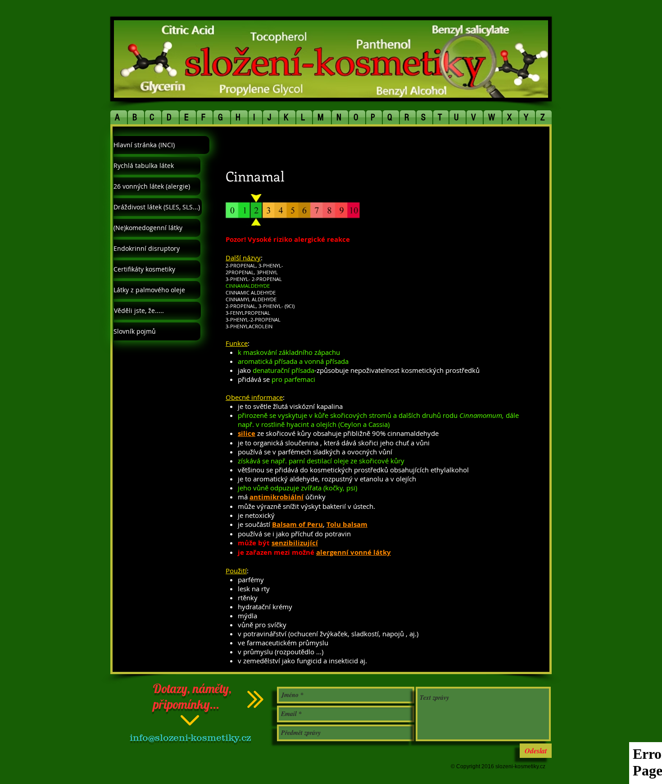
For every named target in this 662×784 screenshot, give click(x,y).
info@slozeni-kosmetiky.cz (190, 737)
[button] (118, 117)
